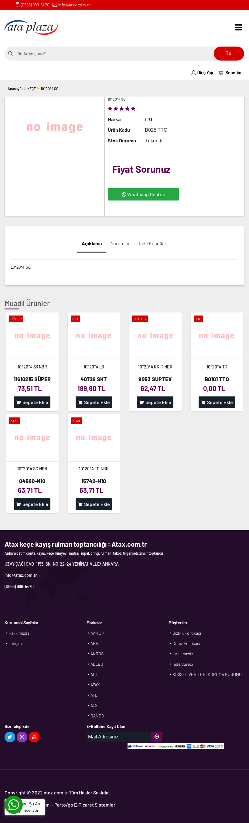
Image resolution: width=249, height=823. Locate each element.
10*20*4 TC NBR (94, 468)
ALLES (96, 664)
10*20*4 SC (49, 88)
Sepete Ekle (34, 402)
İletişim (15, 643)
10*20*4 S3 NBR (32, 366)
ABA (94, 643)
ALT (93, 674)
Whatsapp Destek (145, 194)
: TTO (146, 119)
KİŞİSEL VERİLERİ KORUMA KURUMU (207, 674)
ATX (93, 705)
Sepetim (233, 72)
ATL (93, 695)
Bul (229, 53)
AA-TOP (97, 633)
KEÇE (31, 88)
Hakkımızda (19, 633)
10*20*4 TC (216, 366)
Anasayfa (15, 88)
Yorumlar (120, 243)
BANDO (97, 715)
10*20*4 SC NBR (32, 468)
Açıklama (92, 243)
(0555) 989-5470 (35, 4)
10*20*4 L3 (94, 366)
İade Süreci (182, 664)
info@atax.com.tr (74, 4)
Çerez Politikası (186, 643)
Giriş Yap (205, 72)
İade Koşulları (153, 243)
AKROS (97, 653)
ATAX (95, 684)
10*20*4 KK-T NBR (155, 366)
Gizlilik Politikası (186, 633)
